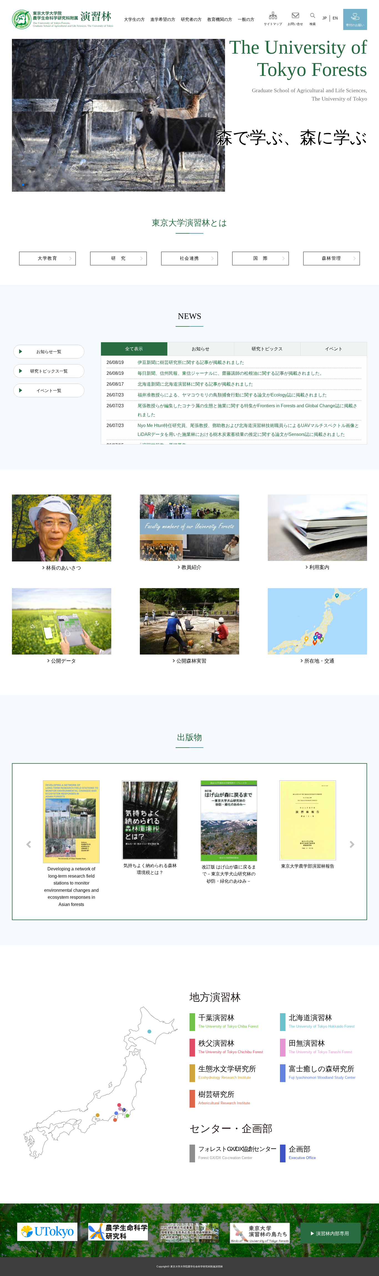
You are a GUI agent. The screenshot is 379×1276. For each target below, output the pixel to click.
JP (324, 18)
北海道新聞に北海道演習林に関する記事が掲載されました (195, 384)
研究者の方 (191, 19)
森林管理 (331, 258)
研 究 (118, 258)
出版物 (189, 737)
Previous (26, 841)
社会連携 (189, 258)
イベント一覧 (48, 390)
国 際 (260, 258)
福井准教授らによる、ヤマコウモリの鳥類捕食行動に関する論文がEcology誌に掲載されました (232, 395)
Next (350, 841)
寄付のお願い (355, 25)
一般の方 (246, 19)
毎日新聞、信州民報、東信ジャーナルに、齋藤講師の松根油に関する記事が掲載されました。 (231, 373)
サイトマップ (273, 24)
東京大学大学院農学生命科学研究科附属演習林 (196, 1266)
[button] (18, 185)
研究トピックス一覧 (49, 371)
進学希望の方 (162, 19)
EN (335, 18)
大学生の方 (134, 19)
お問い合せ (295, 24)
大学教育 (47, 258)
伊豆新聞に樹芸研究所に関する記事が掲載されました (191, 362)
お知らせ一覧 (48, 351)
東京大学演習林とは (189, 223)
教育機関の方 (219, 19)
